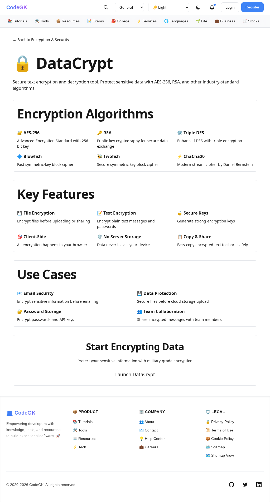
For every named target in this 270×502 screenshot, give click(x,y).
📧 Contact (148, 430)
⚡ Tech (79, 447)
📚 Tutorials (17, 21)
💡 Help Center (152, 438)
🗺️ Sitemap (215, 447)
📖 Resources (84, 438)
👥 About (146, 422)
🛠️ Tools (42, 21)
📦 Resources (68, 21)
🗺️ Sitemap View (220, 455)
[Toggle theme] (198, 7)
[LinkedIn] (259, 484)
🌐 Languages (176, 21)
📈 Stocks (251, 21)
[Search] (106, 7)
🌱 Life (201, 21)
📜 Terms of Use (219, 430)
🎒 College (120, 21)
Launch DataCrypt (135, 374)
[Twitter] (245, 484)
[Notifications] (212, 7)
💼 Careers (148, 447)
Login (230, 7)
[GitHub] (231, 484)
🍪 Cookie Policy (220, 438)
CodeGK (16, 7)
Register (252, 7)
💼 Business (225, 21)
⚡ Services (147, 21)
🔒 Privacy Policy (220, 422)
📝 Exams (95, 21)
